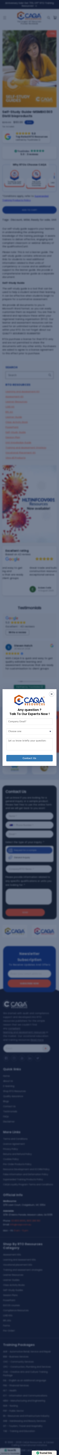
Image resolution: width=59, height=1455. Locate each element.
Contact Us (29, 758)
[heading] (29, 711)
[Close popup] (51, 694)
